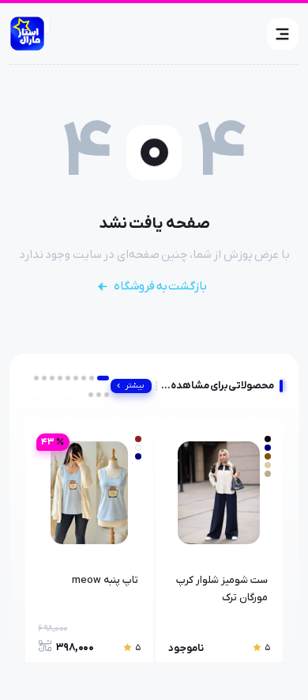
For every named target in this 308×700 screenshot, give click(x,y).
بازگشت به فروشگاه (160, 286)
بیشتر (135, 385)
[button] (283, 34)
